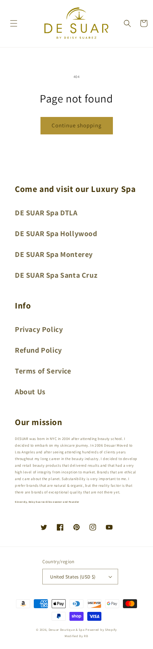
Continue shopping (77, 125)
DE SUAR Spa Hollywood (56, 233)
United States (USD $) (72, 577)
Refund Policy (38, 350)
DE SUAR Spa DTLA (46, 213)
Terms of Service (43, 371)
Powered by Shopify (101, 629)
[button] (14, 23)
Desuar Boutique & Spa (67, 629)
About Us (30, 392)
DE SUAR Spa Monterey (54, 254)
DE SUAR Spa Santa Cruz (56, 275)
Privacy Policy (39, 329)
